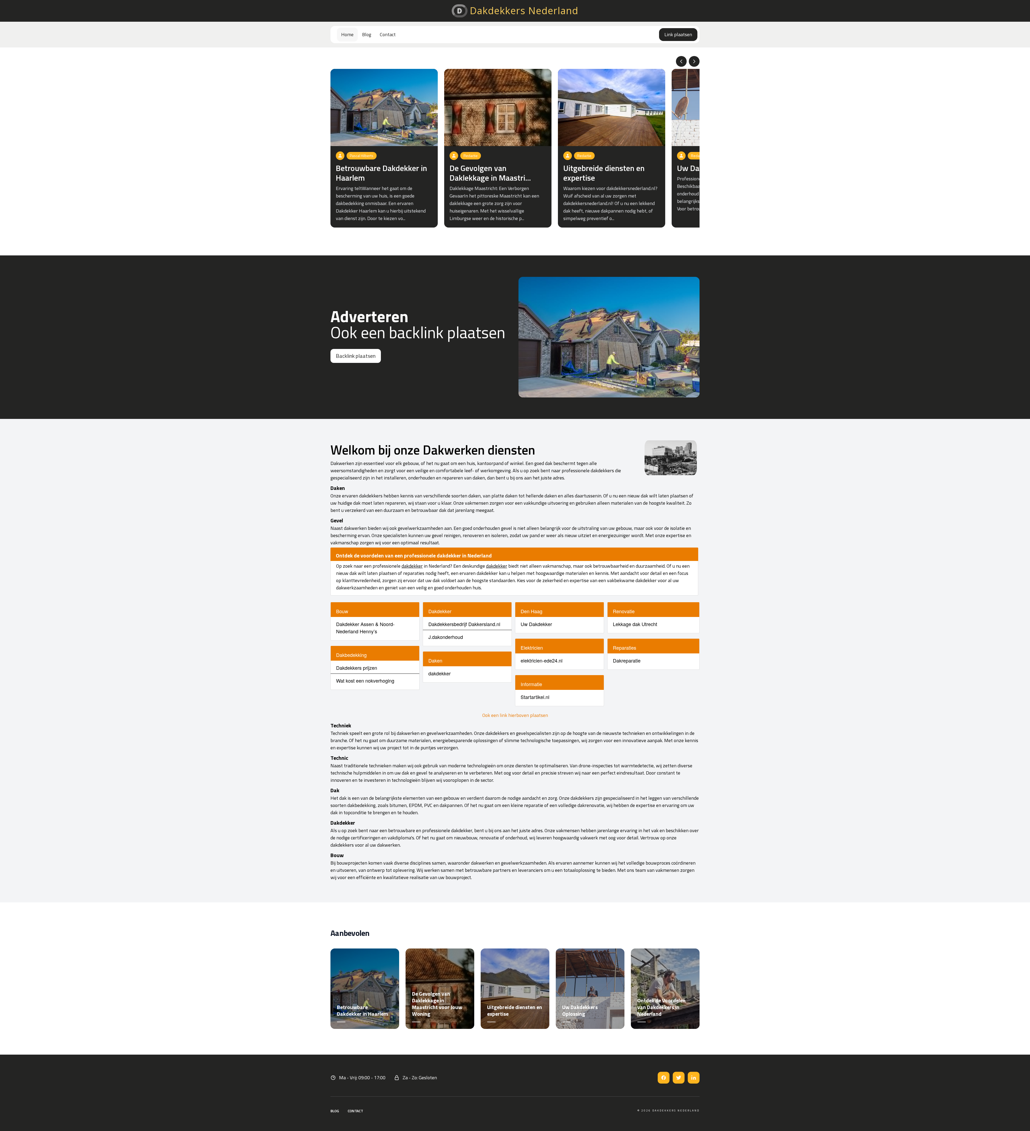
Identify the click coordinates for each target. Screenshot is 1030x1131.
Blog (366, 34)
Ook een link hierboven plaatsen (515, 715)
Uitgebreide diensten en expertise (604, 173)
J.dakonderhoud (445, 636)
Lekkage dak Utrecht (635, 623)
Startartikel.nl (535, 696)
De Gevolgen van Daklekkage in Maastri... (490, 173)
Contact (388, 34)
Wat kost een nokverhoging (365, 680)
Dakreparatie (627, 660)
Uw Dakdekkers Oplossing (580, 1010)
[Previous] (681, 61)
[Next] (694, 61)
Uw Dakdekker (536, 623)
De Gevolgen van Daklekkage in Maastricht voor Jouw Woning (437, 1003)
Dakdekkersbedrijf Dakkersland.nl (464, 623)
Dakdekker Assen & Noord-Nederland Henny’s (365, 627)
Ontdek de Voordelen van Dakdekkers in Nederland (661, 1007)
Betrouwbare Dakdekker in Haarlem (381, 173)
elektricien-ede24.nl (541, 660)
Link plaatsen (678, 34)
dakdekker (412, 566)
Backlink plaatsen (356, 356)
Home (347, 34)
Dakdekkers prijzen (356, 667)
